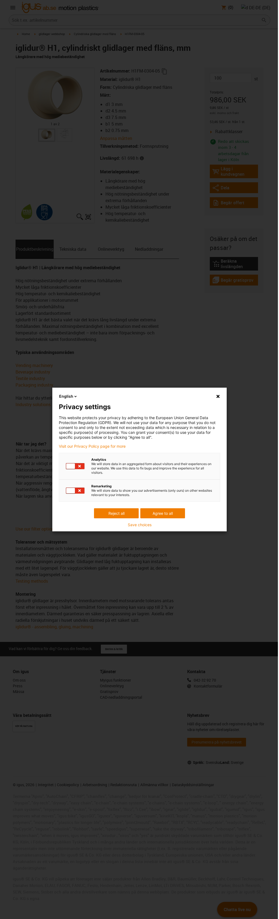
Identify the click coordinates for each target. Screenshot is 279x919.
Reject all (116, 513)
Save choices (139, 525)
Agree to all (163, 513)
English (66, 396)
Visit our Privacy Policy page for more (92, 446)
